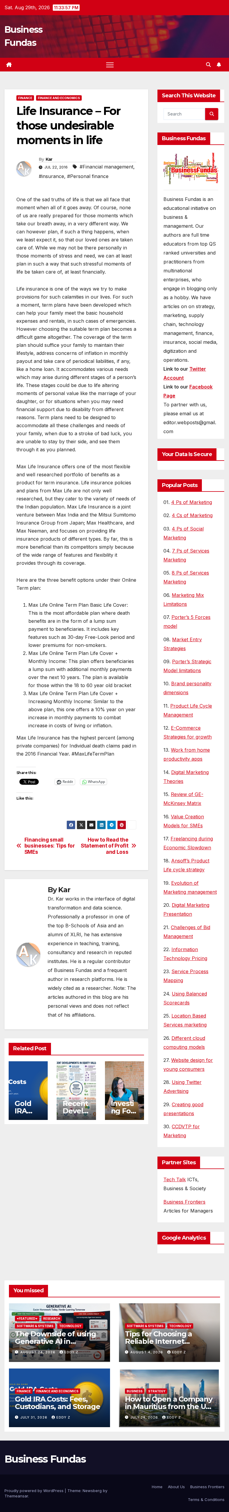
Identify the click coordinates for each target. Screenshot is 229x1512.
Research (51, 1318)
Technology (70, 1326)
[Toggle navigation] (110, 64)
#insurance (51, 176)
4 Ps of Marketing (191, 502)
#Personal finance (88, 176)
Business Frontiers (184, 1202)
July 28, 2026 (144, 1417)
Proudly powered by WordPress (34, 1490)
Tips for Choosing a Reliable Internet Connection (158, 1341)
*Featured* (27, 1318)
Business (135, 1391)
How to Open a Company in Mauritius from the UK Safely (168, 1406)
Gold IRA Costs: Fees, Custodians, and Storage (57, 1403)
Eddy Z (71, 1352)
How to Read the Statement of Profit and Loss (104, 846)
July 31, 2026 (34, 1417)
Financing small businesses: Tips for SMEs (49, 846)
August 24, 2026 (38, 1352)
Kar (49, 159)
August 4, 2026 (147, 1352)
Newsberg (92, 1490)
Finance (25, 98)
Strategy (156, 1391)
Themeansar (16, 1496)
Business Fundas (45, 1459)
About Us (176, 1486)
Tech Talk (174, 1179)
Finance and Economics (59, 98)
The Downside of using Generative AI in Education (55, 1341)
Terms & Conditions (206, 1499)
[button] (208, 65)
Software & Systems (35, 1326)
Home (157, 1486)
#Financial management (106, 167)
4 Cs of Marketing (192, 515)
